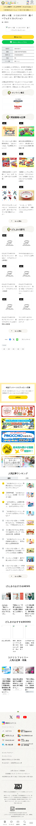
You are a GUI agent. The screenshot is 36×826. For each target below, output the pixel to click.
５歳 (23, 349)
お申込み (18, 397)
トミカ (4, 345)
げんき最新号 (8, 7)
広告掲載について (10, 773)
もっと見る (18, 221)
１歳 (4, 349)
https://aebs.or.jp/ (18, 803)
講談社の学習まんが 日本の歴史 (11, 759)
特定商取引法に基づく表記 (9, 776)
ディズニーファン (7, 756)
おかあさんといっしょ (11, 10)
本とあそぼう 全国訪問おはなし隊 (12, 763)
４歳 (18, 349)
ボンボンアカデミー (7, 752)
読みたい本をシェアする (20, 42)
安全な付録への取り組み (26, 776)
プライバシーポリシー (23, 773)
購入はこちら (18, 37)
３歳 (13, 349)
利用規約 (22, 771)
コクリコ (4, 694)
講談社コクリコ (29, 691)
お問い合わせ (14, 771)
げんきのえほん (27, 7)
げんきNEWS (17, 7)
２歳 (9, 349)
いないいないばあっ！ (25, 10)
